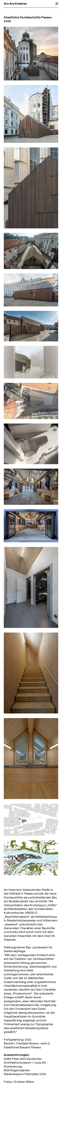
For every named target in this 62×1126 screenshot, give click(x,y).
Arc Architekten (15, 3)
